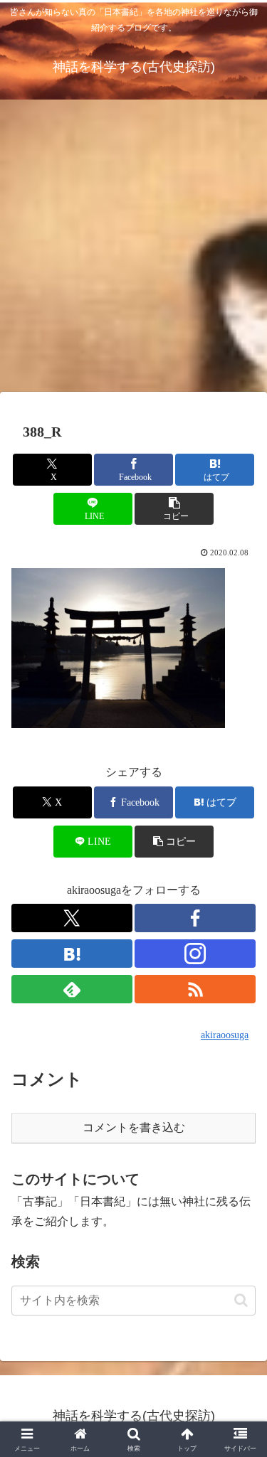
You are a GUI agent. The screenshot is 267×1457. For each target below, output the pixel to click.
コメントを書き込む (134, 1127)
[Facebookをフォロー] (195, 918)
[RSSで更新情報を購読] (195, 989)
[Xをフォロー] (71, 918)
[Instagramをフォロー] (195, 953)
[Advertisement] (133, 250)
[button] (174, 509)
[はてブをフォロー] (71, 953)
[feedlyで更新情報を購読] (71, 989)
